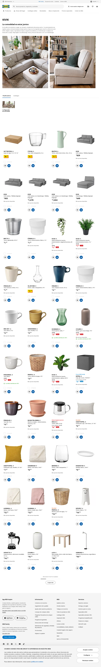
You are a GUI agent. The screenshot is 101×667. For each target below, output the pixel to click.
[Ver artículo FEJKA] (62, 227)
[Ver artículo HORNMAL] (14, 496)
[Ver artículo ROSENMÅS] (62, 317)
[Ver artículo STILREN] (86, 317)
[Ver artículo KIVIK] (86, 139)
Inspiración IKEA (61, 618)
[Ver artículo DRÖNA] (86, 363)
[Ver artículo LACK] (62, 541)
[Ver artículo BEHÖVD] (62, 139)
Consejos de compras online (42, 612)
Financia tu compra (83, 621)
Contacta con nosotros (41, 603)
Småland (80, 627)
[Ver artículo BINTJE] (14, 227)
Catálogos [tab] (16, 95)
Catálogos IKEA (61, 615)
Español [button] (94, 1)
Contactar (57, 1)
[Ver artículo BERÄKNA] (62, 454)
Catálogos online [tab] (32, 11)
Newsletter (59, 633)
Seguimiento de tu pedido (41, 606)
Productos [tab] (8, 11)
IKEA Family (41, 1)
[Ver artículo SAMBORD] (86, 541)
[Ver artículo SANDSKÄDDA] (38, 317)
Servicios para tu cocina (84, 609)
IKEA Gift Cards (82, 624)
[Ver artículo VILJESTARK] (38, 274)
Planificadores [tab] (7, 95)
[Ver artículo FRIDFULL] (38, 363)
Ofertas (59, 621)
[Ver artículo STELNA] (38, 139)
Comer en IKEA (63, 1)
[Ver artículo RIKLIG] (62, 408)
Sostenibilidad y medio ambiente (65, 627)
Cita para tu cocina (49, 1)
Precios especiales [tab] (67, 11)
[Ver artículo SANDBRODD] (38, 454)
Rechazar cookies (87, 660)
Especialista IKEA (82, 612)
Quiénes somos (61, 603)
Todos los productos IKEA (63, 612)
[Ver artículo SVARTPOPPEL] (86, 408)
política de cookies (37, 661)
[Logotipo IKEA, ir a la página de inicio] (5, 6)
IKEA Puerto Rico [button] (8, 1)
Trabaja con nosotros (62, 609)
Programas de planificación (85, 618)
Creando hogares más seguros (65, 630)
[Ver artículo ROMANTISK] (86, 454)
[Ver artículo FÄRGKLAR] (14, 274)
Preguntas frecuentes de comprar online (43, 615)
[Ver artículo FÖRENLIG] (38, 227)
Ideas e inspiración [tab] (54, 11)
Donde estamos (61, 606)
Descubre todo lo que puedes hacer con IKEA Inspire (14, 611)
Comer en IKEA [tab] (79, 11)
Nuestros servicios (83, 603)
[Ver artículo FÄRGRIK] (62, 274)
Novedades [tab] (43, 11)
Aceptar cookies (88, 649)
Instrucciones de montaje (41, 622)
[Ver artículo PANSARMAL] (14, 363)
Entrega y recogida (83, 606)
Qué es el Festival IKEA (62, 639)
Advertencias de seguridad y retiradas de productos (44, 626)
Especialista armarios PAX (85, 615)
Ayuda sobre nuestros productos (43, 609)
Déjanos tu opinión (40, 633)
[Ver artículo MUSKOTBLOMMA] (38, 408)
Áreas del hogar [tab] (20, 11)
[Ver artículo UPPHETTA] (14, 541)
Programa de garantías (41, 619)
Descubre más (6, 633)
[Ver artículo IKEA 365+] (14, 317)
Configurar (87, 655)
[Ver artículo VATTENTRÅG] (14, 139)
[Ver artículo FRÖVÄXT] (86, 496)
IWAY (58, 636)
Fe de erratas (38, 630)
